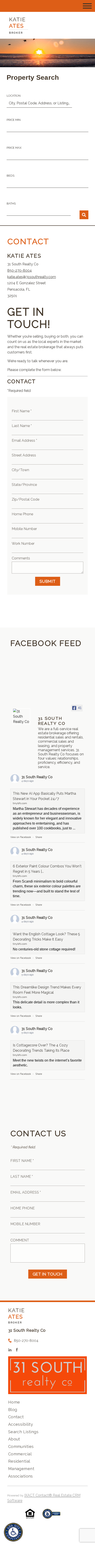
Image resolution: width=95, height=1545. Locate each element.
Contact (16, 1417)
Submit (48, 581)
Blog (12, 1409)
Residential (19, 1461)
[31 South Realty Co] (21, 716)
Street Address (24, 455)
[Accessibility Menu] (13, 1532)
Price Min (14, 119)
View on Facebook (20, 837)
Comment (19, 1240)
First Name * (22, 411)
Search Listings (23, 1431)
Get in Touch (48, 1274)
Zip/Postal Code (25, 499)
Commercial (20, 1454)
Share (38, 837)
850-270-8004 (19, 270)
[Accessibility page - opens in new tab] (51, 1516)
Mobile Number (24, 529)
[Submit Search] (84, 214)
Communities (21, 1446)
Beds (10, 175)
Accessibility (20, 1424)
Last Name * (22, 426)
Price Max (14, 147)
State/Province (24, 485)
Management (21, 1468)
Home (14, 1402)
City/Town (20, 470)
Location (14, 95)
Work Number (23, 543)
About (14, 1439)
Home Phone (22, 514)
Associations (20, 1476)
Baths (11, 203)
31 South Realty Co (37, 777)
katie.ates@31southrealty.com (31, 277)
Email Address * (24, 440)
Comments (21, 558)
